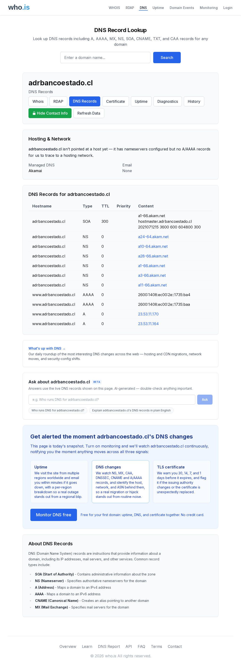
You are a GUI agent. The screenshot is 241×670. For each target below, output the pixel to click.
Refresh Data (88, 113)
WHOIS (114, 8)
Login (228, 8)
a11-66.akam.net (152, 285)
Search (167, 57)
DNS (143, 8)
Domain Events (182, 8)
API (128, 646)
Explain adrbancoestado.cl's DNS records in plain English (131, 410)
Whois (38, 101)
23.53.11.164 (148, 323)
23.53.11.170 (148, 314)
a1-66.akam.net (151, 265)
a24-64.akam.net (153, 236)
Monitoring (209, 8)
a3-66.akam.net (152, 275)
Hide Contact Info (52, 113)
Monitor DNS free (53, 514)
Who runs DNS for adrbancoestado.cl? (58, 410)
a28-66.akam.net (153, 256)
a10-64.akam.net (153, 246)
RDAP (130, 8)
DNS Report (109, 646)
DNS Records (84, 101)
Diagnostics (167, 101)
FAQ (141, 646)
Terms (156, 646)
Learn (87, 646)
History (194, 101)
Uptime (158, 8)
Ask (205, 399)
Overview (68, 646)
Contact (175, 646)
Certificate (115, 101)
